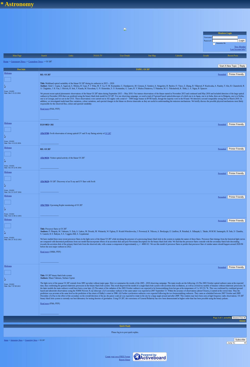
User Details (125, 55)
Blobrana (8, 73)
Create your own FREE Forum (117, 356)
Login (241, 40)
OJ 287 (108, 133)
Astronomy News (18, 61)
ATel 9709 (44, 133)
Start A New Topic (228, 66)
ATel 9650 (44, 158)
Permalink (222, 74)
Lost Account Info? (238, 49)
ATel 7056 (44, 205)
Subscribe (240, 339)
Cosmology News (35, 61)
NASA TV (98, 55)
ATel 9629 (44, 181)
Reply (242, 66)
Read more (44, 109)
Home (5, 61)
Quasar (242, 321)
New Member (240, 47)
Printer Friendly (236, 74)
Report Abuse (124, 359)
